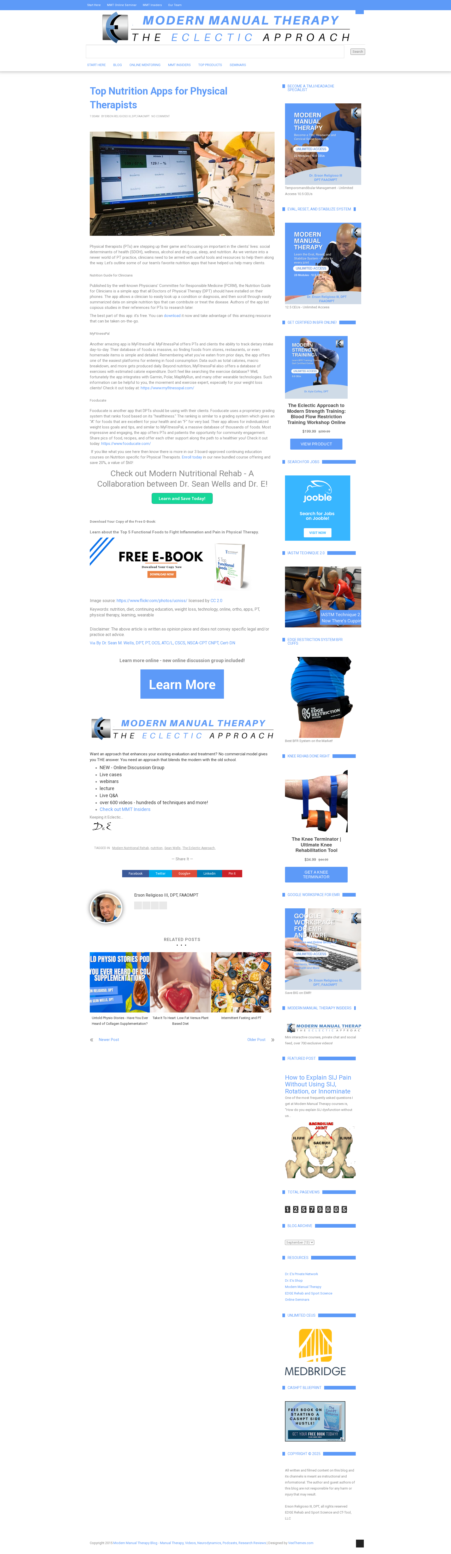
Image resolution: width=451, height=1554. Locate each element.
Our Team (175, 5)
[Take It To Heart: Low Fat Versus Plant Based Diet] (180, 982)
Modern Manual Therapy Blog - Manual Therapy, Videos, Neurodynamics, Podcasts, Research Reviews (189, 1543)
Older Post (256, 1039)
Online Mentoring (145, 65)
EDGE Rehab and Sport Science (308, 1293)
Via (162, 643)
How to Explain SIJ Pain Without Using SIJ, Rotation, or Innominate (318, 1084)
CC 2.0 (216, 600)
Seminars (238, 65)
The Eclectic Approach (198, 848)
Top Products (210, 65)
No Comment (160, 116)
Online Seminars (297, 1300)
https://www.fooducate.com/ (126, 443)
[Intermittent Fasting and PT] (241, 982)
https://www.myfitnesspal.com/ (167, 388)
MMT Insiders (152, 5)
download (172, 315)
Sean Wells (172, 848)
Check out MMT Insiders (125, 809)
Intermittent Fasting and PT (241, 1018)
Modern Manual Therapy (303, 1287)
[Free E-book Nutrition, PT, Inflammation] (182, 565)
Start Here (94, 5)
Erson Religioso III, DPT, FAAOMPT (127, 116)
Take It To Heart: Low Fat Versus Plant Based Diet (181, 1021)
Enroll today (192, 457)
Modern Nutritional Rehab (130, 848)
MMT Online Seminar (122, 5)
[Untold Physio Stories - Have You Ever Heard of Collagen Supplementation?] (120, 982)
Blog (117, 65)
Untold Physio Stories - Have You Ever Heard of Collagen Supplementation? (120, 1021)
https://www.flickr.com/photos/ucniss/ (152, 600)
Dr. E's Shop (294, 1280)
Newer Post (109, 1039)
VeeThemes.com (300, 1543)
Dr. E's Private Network (301, 1274)
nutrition (157, 848)
